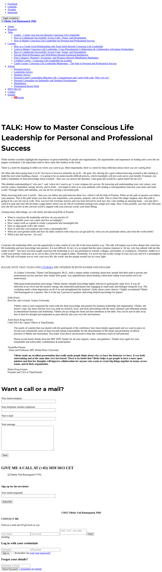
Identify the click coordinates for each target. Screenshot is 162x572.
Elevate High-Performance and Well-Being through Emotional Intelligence (51, 55)
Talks (10, 32)
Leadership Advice (23, 72)
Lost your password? (40, 553)
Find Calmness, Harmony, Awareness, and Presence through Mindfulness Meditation (56, 57)
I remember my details (30, 569)
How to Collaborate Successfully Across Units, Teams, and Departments (50, 38)
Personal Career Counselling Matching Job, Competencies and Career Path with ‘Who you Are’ (61, 77)
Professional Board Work (26, 86)
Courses (12, 43)
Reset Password (10, 569)
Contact (11, 92)
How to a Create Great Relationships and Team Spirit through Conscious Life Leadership (58, 46)
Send (90, 534)
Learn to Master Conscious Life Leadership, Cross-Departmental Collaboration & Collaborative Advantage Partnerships (74, 49)
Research (12, 29)
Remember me (22, 553)
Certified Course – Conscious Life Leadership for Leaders (43, 60)
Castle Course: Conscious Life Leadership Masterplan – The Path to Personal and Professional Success (65, 63)
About (11, 26)
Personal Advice (22, 69)
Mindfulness (20, 83)
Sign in (6, 553)
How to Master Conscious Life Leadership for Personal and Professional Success (54, 40)
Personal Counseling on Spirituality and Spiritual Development (45, 80)
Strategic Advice (22, 74)
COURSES (47, 267)
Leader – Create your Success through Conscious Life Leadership (47, 35)
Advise (11, 66)
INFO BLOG (14, 89)
